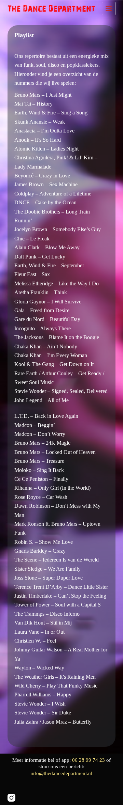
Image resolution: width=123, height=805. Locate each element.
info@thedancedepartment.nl (61, 773)
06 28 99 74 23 (89, 760)
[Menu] (108, 8)
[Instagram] (11, 798)
